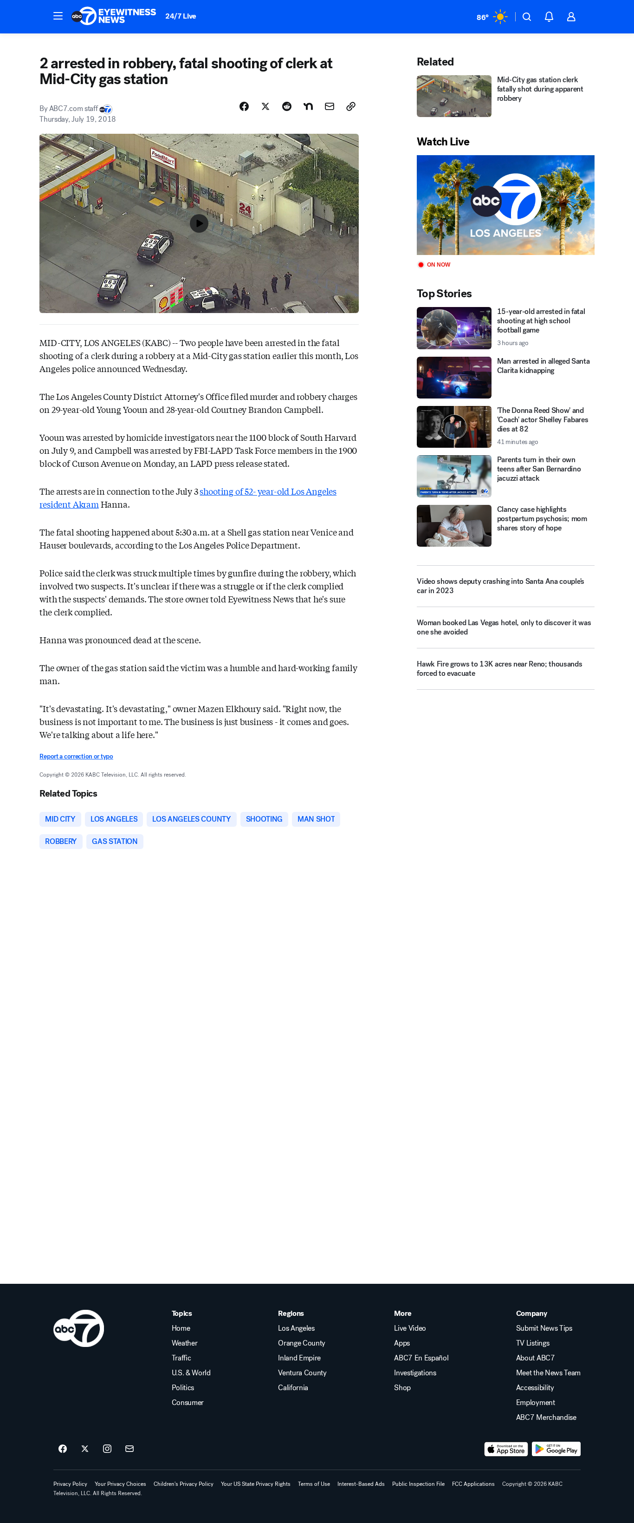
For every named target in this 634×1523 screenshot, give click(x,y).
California (293, 1388)
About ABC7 (535, 1358)
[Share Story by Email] (329, 106)
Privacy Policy (70, 1484)
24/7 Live (180, 16)
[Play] (505, 205)
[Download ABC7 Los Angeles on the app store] (506, 1449)
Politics (183, 1388)
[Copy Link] (351, 106)
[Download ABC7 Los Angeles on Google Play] (556, 1449)
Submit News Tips (544, 1328)
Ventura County (302, 1373)
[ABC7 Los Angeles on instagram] (107, 1449)
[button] (58, 16)
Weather (185, 1343)
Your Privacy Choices (120, 1484)
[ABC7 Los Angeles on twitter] (85, 1449)
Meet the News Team (548, 1373)
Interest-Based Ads (361, 1484)
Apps (402, 1343)
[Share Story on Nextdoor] (308, 106)
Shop (402, 1388)
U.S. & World (191, 1373)
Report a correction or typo (76, 756)
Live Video (410, 1328)
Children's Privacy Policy (183, 1484)
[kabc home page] (78, 1328)
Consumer (188, 1402)
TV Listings (532, 1343)
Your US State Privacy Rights (256, 1484)
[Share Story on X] (265, 106)
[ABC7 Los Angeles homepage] (113, 17)
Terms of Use (314, 1484)
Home (181, 1328)
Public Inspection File (418, 1484)
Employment (535, 1402)
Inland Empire (299, 1358)
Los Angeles (296, 1328)
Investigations (415, 1373)
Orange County (301, 1343)
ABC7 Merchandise (546, 1417)
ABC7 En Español (421, 1358)
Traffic (181, 1358)
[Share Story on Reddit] (287, 106)
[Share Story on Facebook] (244, 106)
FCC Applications (473, 1484)
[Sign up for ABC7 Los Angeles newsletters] (129, 1449)
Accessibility (535, 1388)
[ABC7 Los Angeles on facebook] (62, 1449)
